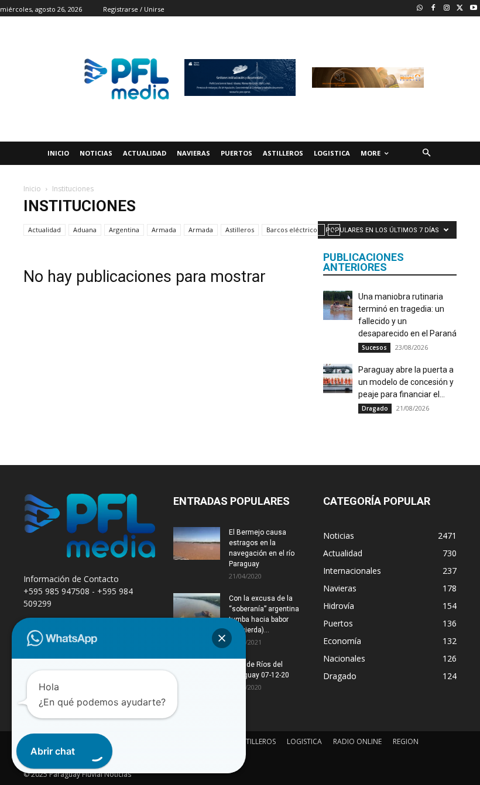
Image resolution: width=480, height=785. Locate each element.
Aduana (85, 229)
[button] (426, 154)
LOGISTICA (304, 741)
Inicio (32, 189)
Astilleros (239, 229)
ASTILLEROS (257, 741)
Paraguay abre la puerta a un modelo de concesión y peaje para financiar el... (406, 382)
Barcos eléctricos (293, 229)
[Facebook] (433, 8)
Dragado (375, 408)
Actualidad (44, 229)
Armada (164, 229)
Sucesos (374, 347)
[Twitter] (460, 8)
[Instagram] (447, 8)
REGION (406, 741)
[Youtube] (473, 8)
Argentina (124, 229)
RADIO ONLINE (357, 741)
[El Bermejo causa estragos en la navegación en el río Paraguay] (196, 543)
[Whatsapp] (420, 8)
